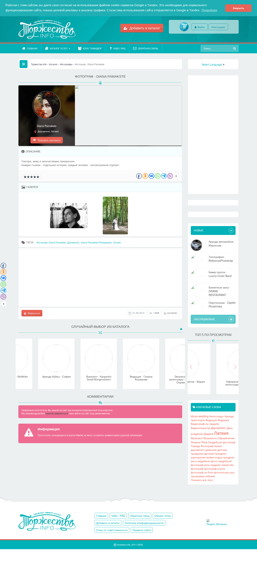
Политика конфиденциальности (144, 523)
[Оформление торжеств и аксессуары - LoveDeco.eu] (213, 375)
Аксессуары (216, 416)
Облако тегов (162, 516)
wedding (203, 416)
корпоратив (198, 457)
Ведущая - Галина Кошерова (121, 378)
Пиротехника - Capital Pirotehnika (222, 304)
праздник (228, 457)
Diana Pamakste (57, 242)
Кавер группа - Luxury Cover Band (220, 274)
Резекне (196, 442)
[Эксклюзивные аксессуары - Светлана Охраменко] (164, 370)
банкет (218, 446)
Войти (201, 27)
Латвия (117, 242)
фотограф (197, 468)
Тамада (195, 446)
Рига (204, 442)
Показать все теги (202, 480)
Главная (32, 48)
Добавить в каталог (144, 27)
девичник (211, 450)
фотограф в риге (214, 468)
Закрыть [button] (238, 8)
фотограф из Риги (202, 472)
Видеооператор (200, 428)
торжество (227, 465)
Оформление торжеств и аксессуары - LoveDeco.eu (213, 383)
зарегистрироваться (56, 413)
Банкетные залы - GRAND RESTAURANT (219, 291)
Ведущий (223, 420)
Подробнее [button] (209, 10)
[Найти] (235, 48)
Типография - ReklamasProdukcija (221, 258)
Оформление (226, 438)
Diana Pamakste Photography (96, 242)
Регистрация (218, 27)
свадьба (215, 465)
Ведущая (211, 420)
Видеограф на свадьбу (205, 424)
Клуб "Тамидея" (92, 48)
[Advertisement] (100, 277)
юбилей (210, 476)
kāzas (194, 416)
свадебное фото (207, 461)
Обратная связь (148, 48)
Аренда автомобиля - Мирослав (222, 243)
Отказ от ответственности (112, 530)
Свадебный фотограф (221, 442)
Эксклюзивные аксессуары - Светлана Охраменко (164, 379)
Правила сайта (141, 530)
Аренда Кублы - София (37, 376)
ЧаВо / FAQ (119, 48)
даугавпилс (198, 450)
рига (193, 461)
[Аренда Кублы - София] (37, 370)
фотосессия (221, 472)
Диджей (208, 434)
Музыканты (210, 438)
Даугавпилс (73, 242)
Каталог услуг (59, 48)
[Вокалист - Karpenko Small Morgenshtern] (79, 370)
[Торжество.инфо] (46, 29)
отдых (218, 457)
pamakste (172, 312)
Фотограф (41, 242)
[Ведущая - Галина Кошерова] (121, 370)
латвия (210, 457)
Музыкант (197, 438)
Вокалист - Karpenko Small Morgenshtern (79, 378)
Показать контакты (48, 140)
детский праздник (215, 453)
